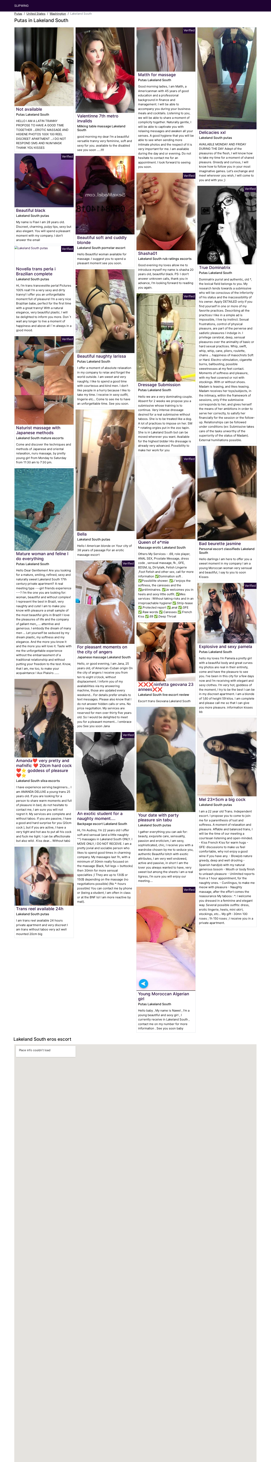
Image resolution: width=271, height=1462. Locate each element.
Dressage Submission (159, 384)
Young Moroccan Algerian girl (163, 996)
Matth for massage (157, 74)
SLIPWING (21, 6)
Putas (18, 13)
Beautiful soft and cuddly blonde (102, 240)
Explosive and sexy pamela (225, 646)
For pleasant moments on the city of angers (102, 649)
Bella (82, 534)
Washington (58, 13)
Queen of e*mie (153, 542)
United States (35, 13)
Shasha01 (147, 253)
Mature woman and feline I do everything (42, 556)
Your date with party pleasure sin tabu (158, 818)
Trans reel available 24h (39, 908)
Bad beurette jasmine (220, 543)
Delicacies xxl (212, 132)
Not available (29, 109)
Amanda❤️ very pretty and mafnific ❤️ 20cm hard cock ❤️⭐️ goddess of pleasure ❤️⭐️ (44, 768)
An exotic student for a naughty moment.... (100, 816)
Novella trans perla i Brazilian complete (36, 271)
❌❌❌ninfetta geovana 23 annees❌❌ (165, 687)
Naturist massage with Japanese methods (38, 430)
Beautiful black (30, 210)
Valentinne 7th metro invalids (97, 118)
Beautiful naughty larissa (101, 356)
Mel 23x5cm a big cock (222, 799)
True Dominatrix (214, 267)
